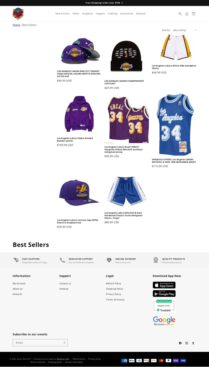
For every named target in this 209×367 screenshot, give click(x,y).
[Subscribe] (64, 342)
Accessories (126, 13)
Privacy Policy (113, 294)
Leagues (100, 13)
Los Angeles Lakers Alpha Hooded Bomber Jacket (75, 139)
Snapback (87, 13)
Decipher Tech (63, 359)
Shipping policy (55, 362)
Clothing (112, 13)
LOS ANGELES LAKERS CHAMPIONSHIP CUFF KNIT (124, 82)
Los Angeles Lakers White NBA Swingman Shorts (174, 67)
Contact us (65, 283)
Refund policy (79, 359)
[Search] (180, 13)
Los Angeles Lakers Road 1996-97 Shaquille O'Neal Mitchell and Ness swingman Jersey (123, 149)
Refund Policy (113, 283)
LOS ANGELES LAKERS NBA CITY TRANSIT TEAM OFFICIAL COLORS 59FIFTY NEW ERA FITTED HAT (79, 74)
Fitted (76, 13)
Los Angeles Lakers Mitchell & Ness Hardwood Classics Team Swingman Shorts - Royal (123, 215)
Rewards (17, 294)
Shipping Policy (114, 288)
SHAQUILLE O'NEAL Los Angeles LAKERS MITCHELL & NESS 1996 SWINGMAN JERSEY (174, 160)
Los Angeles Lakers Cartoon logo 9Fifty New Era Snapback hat (77, 221)
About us (18, 288)
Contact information (74, 362)
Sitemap (63, 288)
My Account (19, 283)
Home (16, 25)
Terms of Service (115, 299)
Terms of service (37, 362)
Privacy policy (94, 359)
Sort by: (166, 30)
